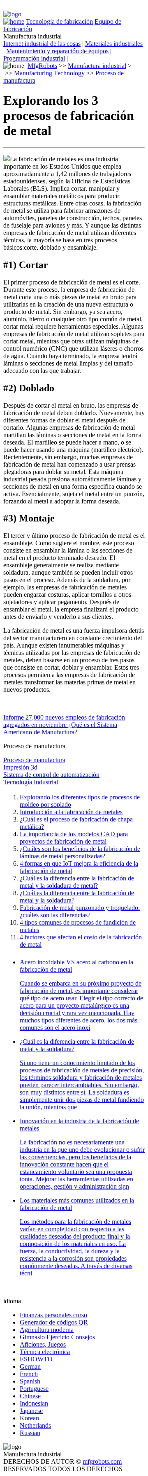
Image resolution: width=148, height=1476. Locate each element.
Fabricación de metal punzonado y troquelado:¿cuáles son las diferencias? (80, 911)
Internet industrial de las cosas (42, 43)
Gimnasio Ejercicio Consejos (57, 1337)
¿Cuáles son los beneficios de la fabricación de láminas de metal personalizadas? (80, 852)
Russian (30, 1432)
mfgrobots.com (102, 1461)
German (30, 1366)
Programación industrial (34, 58)
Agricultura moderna (47, 1329)
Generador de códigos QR (54, 1322)
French (29, 1373)
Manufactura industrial (97, 65)
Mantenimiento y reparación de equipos (57, 50)
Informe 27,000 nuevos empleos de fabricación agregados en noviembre (64, 721)
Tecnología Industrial (30, 782)
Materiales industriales (114, 43)
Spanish (30, 1381)
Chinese (30, 1395)
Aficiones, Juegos (43, 1344)
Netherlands (35, 1425)
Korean (29, 1418)
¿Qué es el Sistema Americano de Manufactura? (60, 728)
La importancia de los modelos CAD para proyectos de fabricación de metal (74, 838)
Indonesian (34, 1403)
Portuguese (34, 1388)
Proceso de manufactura (34, 759)
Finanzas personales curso (53, 1314)
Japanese (31, 1410)
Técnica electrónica (45, 1351)
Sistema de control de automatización (51, 774)
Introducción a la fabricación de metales (71, 811)
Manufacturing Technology (49, 73)
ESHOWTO (36, 1359)
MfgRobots (42, 65)
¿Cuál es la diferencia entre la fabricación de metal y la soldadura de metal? (77, 882)
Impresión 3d (20, 767)
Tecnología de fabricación (59, 21)
